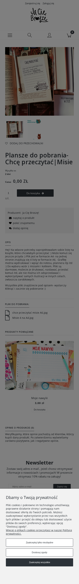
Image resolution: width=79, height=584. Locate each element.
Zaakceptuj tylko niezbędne (39, 542)
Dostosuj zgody (39, 552)
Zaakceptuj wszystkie (39, 562)
